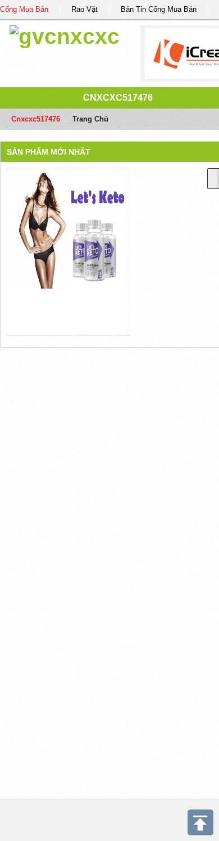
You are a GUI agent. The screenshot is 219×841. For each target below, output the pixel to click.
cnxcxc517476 (118, 97)
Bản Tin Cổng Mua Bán (159, 9)
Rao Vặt (84, 9)
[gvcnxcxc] (65, 35)
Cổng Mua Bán (24, 9)
